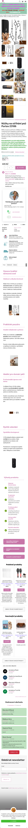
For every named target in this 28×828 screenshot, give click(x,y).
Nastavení (10, 825)
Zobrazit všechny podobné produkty (14, 609)
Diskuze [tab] (15, 265)
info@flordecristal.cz (16, 217)
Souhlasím (14, 821)
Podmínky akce (8, 186)
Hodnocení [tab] (9, 265)
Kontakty (21, 809)
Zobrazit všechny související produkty (14, 661)
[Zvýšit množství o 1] (13, 167)
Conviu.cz (16, 788)
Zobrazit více (14, 752)
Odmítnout (18, 825)
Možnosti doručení (19, 152)
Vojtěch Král (11, 788)
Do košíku (21, 167)
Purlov (7, 160)
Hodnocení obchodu (14, 702)
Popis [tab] (4, 265)
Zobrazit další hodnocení (20, 696)
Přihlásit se (6, 779)
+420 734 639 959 (16, 212)
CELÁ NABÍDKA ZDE (15, 12)
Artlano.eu (21, 788)
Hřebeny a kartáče (17, 227)
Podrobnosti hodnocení (20, 119)
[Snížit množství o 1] (6, 167)
